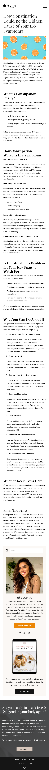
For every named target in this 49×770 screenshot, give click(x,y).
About (31, 763)
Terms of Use (21, 763)
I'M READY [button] (24, 749)
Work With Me (24, 625)
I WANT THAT (24, 691)
